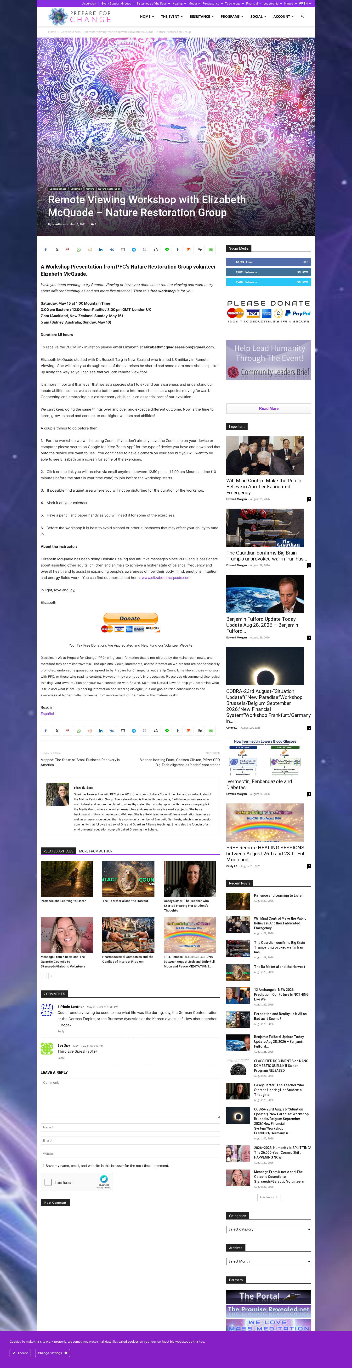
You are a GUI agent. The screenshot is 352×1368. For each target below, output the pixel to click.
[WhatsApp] (78, 249)
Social (256, 16)
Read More (269, 409)
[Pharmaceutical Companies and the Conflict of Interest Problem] (130, 935)
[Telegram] (133, 249)
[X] (56, 249)
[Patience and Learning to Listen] (69, 879)
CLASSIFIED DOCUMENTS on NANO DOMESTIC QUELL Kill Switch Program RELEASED (281, 1065)
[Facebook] (45, 249)
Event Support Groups (116, 3)
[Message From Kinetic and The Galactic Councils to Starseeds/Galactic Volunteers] (69, 935)
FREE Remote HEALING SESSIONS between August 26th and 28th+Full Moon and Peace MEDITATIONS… (189, 961)
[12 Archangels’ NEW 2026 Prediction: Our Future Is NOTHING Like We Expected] (238, 995)
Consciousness (71, 32)
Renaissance (211, 3)
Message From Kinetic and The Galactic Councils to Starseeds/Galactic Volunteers (63, 961)
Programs (230, 16)
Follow (302, 272)
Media (192, 3)
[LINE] (166, 249)
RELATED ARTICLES (59, 851)
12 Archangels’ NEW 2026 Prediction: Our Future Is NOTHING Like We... (281, 994)
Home (145, 16)
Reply (60, 1031)
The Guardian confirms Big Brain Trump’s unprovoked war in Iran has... (266, 556)
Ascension (89, 3)
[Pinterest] (67, 249)
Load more (267, 1197)
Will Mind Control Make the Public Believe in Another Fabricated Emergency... (263, 486)
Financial (252, 3)
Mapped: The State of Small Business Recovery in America (80, 762)
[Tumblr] (177, 249)
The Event (170, 16)
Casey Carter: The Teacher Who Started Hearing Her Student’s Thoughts (186, 905)
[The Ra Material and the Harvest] (130, 879)
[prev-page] (44, 976)
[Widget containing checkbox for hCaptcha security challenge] (77, 1182)
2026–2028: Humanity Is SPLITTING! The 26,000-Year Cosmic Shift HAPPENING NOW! (282, 1152)
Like (305, 262)
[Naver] (211, 249)
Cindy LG (232, 727)
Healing (177, 3)
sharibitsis (59, 224)
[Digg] (199, 249)
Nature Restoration (109, 188)
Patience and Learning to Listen (63, 901)
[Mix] (188, 249)
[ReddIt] (89, 249)
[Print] (155, 249)
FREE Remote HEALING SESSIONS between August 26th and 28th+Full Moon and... (266, 854)
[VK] (111, 249)
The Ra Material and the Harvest (125, 901)
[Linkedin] (100, 249)
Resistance (200, 16)
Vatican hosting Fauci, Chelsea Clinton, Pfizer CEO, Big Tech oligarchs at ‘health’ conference (180, 762)
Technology (232, 3)
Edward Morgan (236, 499)
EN (305, 3)
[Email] (122, 249)
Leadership (271, 3)
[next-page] (51, 976)
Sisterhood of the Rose (152, 3)
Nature (289, 3)
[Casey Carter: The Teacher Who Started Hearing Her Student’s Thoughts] (192, 879)
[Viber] (144, 249)
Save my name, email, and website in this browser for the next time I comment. (107, 1166)
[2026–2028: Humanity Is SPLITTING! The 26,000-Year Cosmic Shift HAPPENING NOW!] (238, 1153)
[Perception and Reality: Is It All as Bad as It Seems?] (238, 1019)
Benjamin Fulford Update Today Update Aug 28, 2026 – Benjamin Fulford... (262, 625)
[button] (302, 16)
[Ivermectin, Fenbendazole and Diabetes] (268, 756)
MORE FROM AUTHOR (96, 851)
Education (76, 188)
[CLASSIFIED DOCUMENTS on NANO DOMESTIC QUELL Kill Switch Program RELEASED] (238, 1067)
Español (47, 713)
